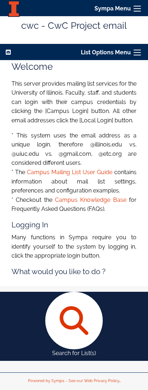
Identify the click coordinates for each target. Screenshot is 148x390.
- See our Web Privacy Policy (92, 380)
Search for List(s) (74, 353)
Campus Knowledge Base (90, 199)
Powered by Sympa (46, 380)
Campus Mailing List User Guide (69, 172)
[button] (137, 9)
